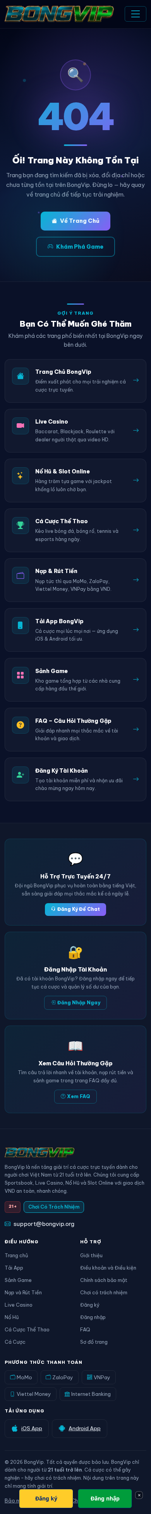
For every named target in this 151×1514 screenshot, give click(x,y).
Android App (85, 1428)
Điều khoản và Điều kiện (108, 1268)
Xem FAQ (78, 1096)
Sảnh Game (18, 1280)
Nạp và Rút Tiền (23, 1292)
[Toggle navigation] (135, 14)
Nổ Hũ (12, 1317)
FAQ (85, 1329)
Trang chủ (16, 1255)
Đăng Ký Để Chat (78, 909)
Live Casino (19, 1305)
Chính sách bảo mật (103, 1280)
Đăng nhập (93, 1317)
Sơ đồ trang (94, 1342)
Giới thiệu (91, 1255)
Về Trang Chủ (80, 220)
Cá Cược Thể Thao (27, 1329)
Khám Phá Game (79, 246)
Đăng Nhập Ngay (78, 1002)
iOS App (31, 1428)
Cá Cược (15, 1342)
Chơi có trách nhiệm (103, 1292)
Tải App (14, 1268)
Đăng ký (90, 1305)
